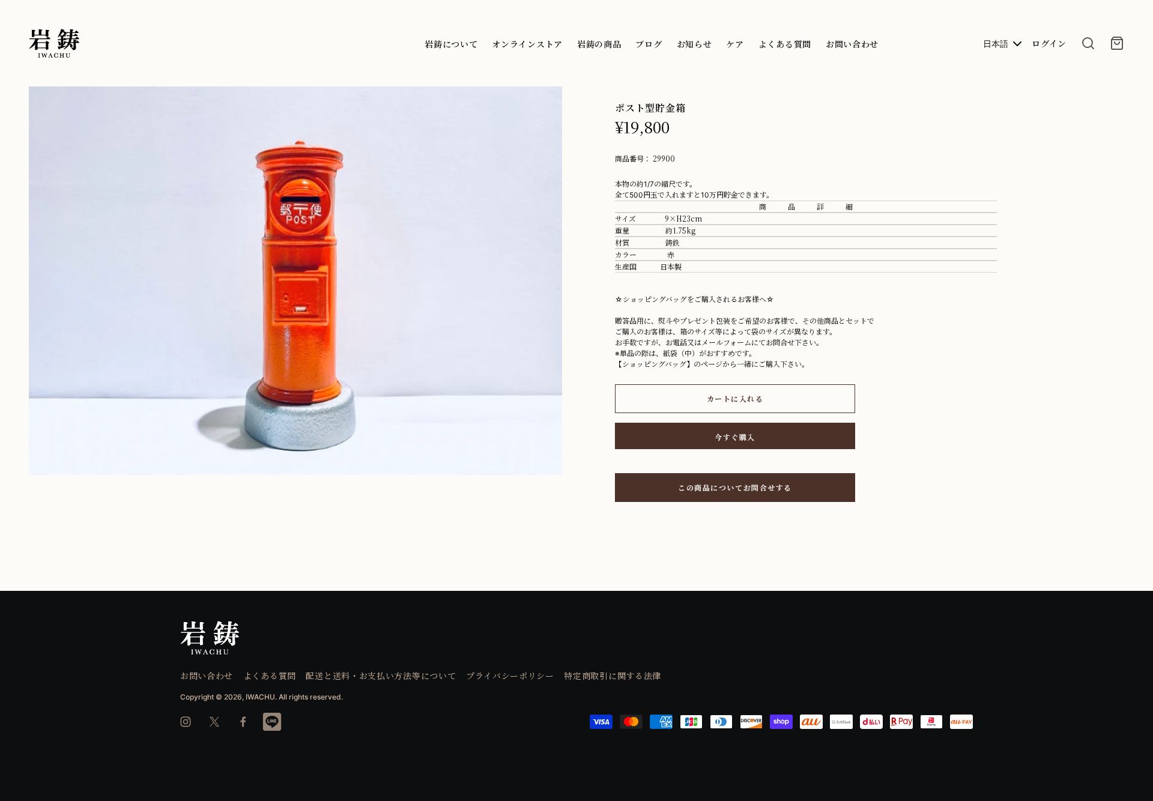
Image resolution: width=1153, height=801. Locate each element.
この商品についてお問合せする (735, 487)
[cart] (1117, 43)
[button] (548, 100)
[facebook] (243, 721)
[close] (1088, 43)
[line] (272, 721)
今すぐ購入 (735, 437)
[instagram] (185, 721)
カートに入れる (735, 398)
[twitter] (214, 721)
